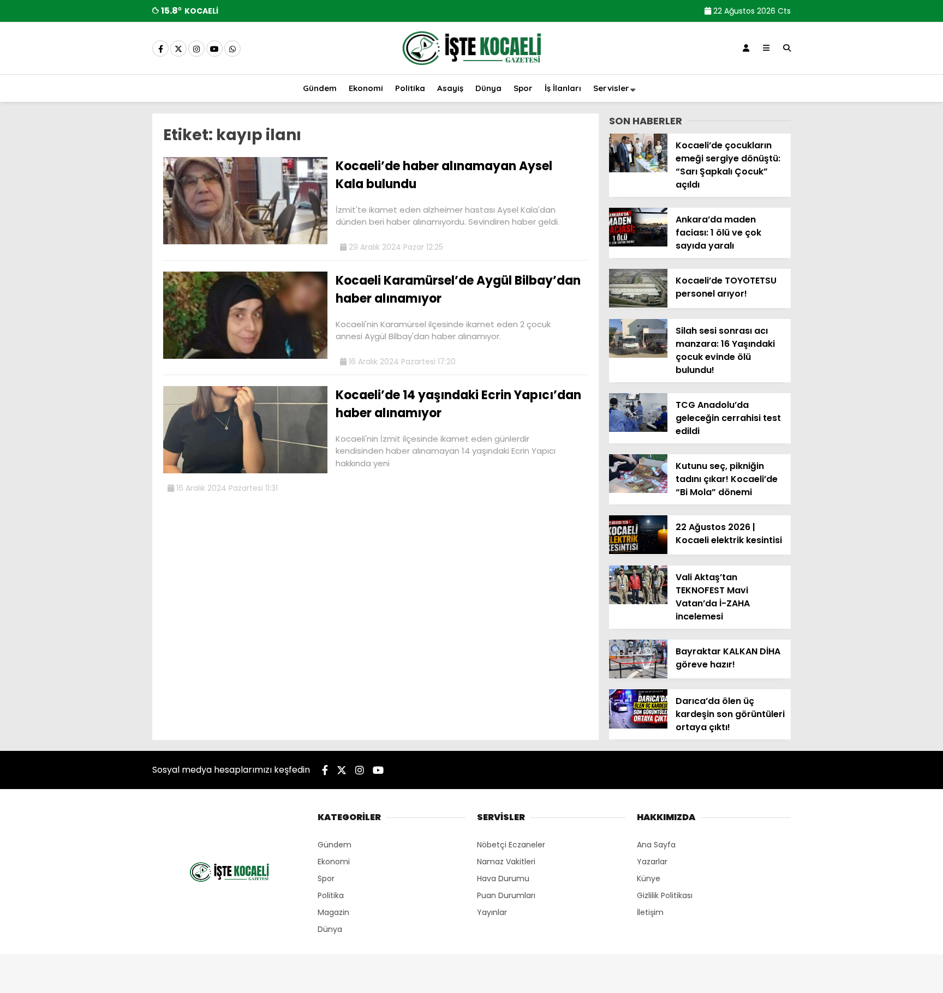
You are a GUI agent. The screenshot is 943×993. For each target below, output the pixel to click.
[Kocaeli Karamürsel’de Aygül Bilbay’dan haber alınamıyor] (245, 356)
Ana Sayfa (656, 844)
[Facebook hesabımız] (160, 49)
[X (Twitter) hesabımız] (178, 49)
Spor (523, 88)
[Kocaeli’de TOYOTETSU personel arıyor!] (638, 304)
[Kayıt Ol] (746, 48)
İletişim (650, 912)
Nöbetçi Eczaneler (511, 844)
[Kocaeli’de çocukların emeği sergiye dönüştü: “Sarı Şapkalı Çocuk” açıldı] (638, 169)
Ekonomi (366, 88)
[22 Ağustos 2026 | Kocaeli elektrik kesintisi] (638, 551)
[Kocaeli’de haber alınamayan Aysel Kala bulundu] (245, 241)
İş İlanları (563, 88)
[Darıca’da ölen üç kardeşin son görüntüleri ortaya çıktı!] (638, 725)
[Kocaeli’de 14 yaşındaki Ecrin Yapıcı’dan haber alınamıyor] (245, 470)
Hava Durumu (503, 878)
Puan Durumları (506, 895)
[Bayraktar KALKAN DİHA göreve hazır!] (638, 675)
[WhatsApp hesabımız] (232, 49)
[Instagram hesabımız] (196, 49)
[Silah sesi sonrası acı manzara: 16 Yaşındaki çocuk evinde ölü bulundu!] (638, 355)
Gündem (320, 88)
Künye (648, 878)
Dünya (488, 88)
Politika (410, 88)
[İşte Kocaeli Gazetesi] (471, 67)
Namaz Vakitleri (506, 861)
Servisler (611, 88)
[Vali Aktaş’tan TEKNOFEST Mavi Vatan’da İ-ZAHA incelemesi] (638, 601)
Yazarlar (652, 861)
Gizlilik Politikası (665, 895)
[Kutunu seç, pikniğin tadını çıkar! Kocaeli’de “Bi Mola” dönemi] (638, 490)
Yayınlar (492, 912)
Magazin (333, 912)
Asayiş (450, 88)
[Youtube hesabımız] (214, 49)
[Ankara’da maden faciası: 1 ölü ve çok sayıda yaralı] (638, 243)
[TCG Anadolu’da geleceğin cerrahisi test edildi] (638, 429)
